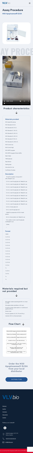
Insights (4, 409)
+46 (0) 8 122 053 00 (11, 438)
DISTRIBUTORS (16, 379)
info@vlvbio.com (9, 442)
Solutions (4, 406)
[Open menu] (30, 3)
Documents (5, 414)
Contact (4, 417)
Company (4, 411)
